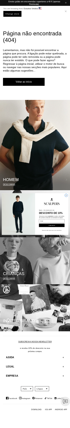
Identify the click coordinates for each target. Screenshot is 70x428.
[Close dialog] (66, 195)
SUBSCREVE (52, 225)
